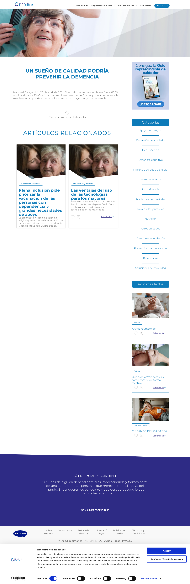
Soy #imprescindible (95, 510)
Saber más (106, 216)
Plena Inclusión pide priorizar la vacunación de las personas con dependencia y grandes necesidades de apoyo (40, 202)
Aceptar (167, 551)
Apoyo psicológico (150, 130)
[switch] (81, 578)
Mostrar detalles (149, 578)
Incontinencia (150, 189)
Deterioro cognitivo (151, 159)
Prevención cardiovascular (150, 248)
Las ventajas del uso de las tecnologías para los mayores (91, 194)
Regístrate (162, 5)
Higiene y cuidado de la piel (150, 169)
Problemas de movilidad (150, 199)
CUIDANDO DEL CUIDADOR (149, 431)
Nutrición (150, 218)
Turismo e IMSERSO (150, 179)
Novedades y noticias (30, 184)
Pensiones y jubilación (151, 238)
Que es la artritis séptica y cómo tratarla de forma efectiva (148, 380)
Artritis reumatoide (144, 328)
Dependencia (150, 150)
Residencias (145, 5)
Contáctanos (65, 530)
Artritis (137, 323)
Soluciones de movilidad (150, 268)
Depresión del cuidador (150, 140)
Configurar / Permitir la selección (167, 559)
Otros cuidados (150, 228)
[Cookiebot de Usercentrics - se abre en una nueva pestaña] (18, 579)
